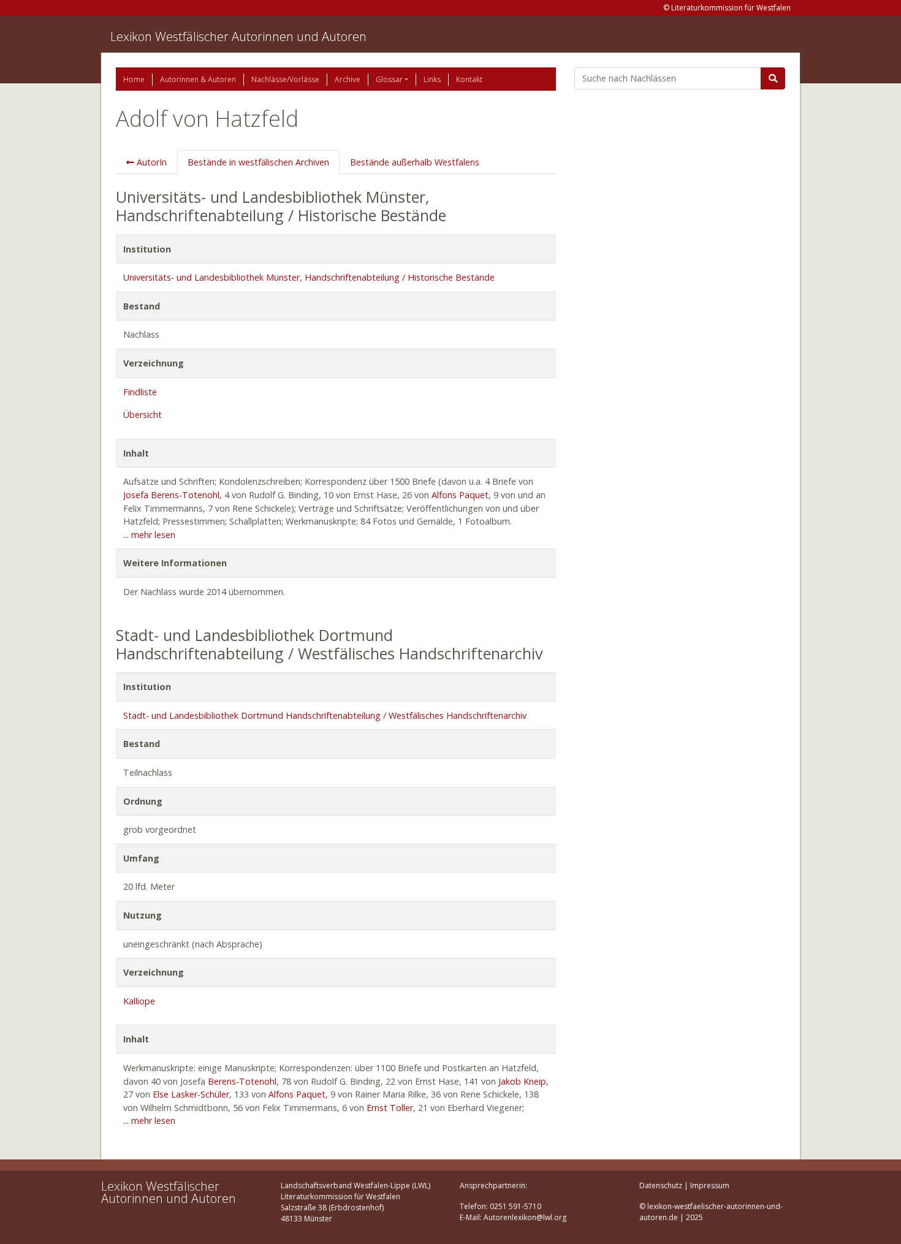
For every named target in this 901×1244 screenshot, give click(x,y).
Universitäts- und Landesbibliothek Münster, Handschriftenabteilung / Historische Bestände (309, 277)
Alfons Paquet (460, 495)
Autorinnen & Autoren (198, 79)
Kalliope (139, 1001)
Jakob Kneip (522, 1081)
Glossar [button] (389, 79)
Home (134, 79)
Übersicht (142, 414)
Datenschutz (660, 1185)
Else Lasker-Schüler (191, 1094)
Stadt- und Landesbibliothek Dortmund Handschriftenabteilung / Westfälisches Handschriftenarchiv (325, 715)
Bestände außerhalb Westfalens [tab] (414, 162)
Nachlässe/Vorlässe (285, 79)
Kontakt (469, 79)
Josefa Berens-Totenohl (171, 495)
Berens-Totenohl (242, 1081)
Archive (347, 79)
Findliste (140, 392)
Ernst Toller (390, 1107)
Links (432, 79)
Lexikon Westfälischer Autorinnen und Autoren (238, 36)
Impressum (709, 1185)
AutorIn (150, 162)
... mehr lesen (149, 534)
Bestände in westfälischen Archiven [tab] (258, 162)
